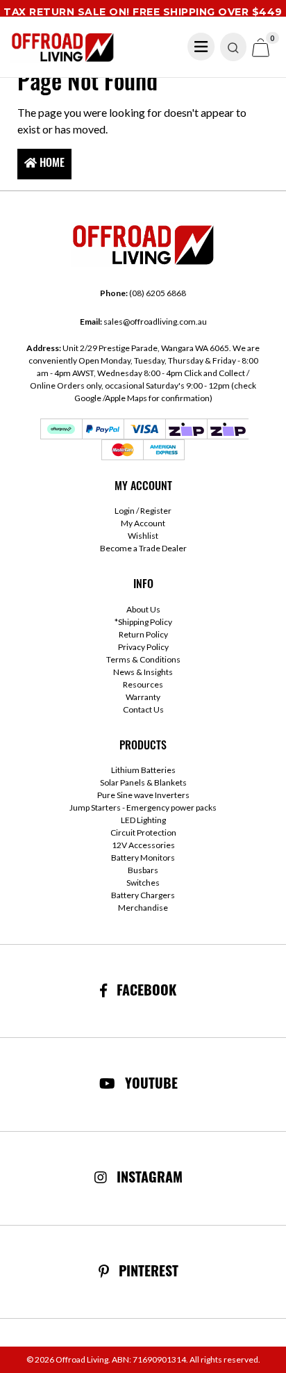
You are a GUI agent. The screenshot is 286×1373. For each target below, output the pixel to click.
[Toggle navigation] (201, 46)
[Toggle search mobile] (233, 47)
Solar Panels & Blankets (143, 782)
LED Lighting (143, 820)
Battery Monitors (143, 857)
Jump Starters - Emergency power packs (143, 807)
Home (51, 164)
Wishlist (143, 535)
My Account (143, 523)
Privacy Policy (143, 647)
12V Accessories (143, 845)
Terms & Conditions (143, 659)
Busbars (143, 870)
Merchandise (143, 907)
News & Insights (143, 672)
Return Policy (143, 634)
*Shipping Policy (143, 622)
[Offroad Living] (62, 45)
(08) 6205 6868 (143, 293)
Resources (143, 684)
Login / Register (143, 510)
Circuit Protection (143, 832)
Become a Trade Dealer (143, 548)
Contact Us (143, 709)
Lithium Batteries (143, 770)
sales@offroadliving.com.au (143, 321)
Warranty (143, 697)
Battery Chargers (143, 895)
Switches (143, 882)
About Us (143, 609)
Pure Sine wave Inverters (143, 795)
